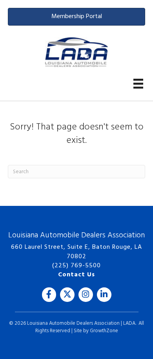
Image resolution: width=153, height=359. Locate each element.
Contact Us (76, 275)
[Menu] (138, 84)
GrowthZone (104, 331)
